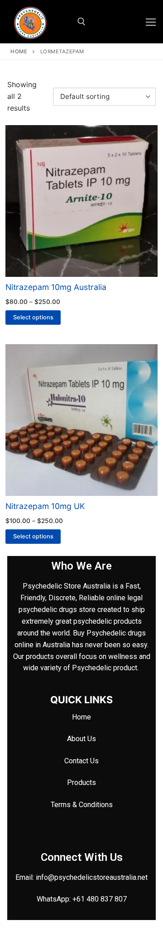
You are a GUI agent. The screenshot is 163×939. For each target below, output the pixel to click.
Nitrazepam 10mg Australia (55, 287)
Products (81, 782)
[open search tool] (81, 22)
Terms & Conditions (82, 804)
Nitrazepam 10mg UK (45, 506)
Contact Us (81, 761)
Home (18, 51)
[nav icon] (151, 21)
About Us (81, 738)
